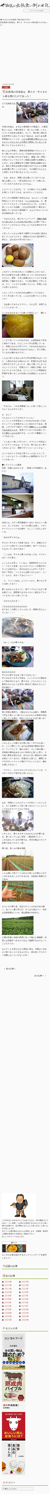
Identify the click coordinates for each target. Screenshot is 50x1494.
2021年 (25, 1288)
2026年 (8, 1281)
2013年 (25, 1302)
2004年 (8, 1320)
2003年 (25, 1320)
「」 (32, 201)
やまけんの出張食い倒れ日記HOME (15, 20)
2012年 (8, 1306)
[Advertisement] (25, 54)
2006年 (8, 1316)
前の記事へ (11, 968)
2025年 (25, 1281)
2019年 (25, 1292)
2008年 (8, 1313)
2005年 (25, 1316)
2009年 (25, 1309)
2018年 (8, 1295)
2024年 (8, 1285)
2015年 (25, 1299)
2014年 (8, 1302)
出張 (6, 87)
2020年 (8, 1292)
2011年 (24, 1306)
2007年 (25, 1313)
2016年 (8, 1299)
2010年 (8, 1309)
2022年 (8, 1288)
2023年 (25, 1285)
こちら (21, 1236)
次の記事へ (39, 975)
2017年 (24, 1295)
